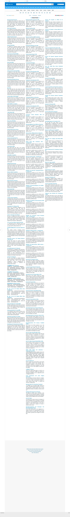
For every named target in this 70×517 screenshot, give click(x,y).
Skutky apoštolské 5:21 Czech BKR (13, 310)
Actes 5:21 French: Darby (30, 281)
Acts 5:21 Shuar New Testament (51, 111)
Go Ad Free (2, 512)
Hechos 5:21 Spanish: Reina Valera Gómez (53, 39)
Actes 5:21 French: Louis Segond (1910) (33, 290)
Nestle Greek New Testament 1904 (32, 19)
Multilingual (10, 15)
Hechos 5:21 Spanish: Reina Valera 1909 (52, 47)
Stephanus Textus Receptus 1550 (32, 80)
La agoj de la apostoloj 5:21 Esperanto (33, 266)
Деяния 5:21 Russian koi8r (50, 104)
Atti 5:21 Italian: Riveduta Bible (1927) (33, 332)
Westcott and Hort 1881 (30, 28)
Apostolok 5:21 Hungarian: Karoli (32, 259)
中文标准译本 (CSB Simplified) (12, 271)
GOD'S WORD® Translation (12, 103)
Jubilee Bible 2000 (10, 112)
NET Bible (9, 87)
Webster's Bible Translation (12, 172)
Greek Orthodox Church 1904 (31, 54)
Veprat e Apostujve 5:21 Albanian (13, 214)
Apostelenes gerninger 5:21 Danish (13, 316)
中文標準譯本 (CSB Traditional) (13, 265)
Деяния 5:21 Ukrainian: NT (50, 177)
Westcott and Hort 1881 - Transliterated (33, 156)
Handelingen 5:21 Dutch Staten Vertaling (15, 324)
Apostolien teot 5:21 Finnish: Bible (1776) (33, 274)
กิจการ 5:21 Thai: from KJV (50, 162)
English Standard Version (12, 36)
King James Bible (10, 62)
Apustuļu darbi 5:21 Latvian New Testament (34, 384)
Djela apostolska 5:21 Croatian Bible (14, 303)
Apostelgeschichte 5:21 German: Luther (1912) (35, 315)
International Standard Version (13, 79)
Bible (7, 15)
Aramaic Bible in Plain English (12, 96)
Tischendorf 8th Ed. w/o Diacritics (32, 97)
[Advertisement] (35, 434)
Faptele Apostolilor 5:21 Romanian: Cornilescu (53, 86)
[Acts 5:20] (1, 232)
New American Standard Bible (12, 53)
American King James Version (12, 129)
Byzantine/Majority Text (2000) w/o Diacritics (34, 124)
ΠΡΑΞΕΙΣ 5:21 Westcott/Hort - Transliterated (34, 230)
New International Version (12, 19)
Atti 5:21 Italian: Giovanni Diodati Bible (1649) (34, 341)
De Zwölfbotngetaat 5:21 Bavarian (13, 248)
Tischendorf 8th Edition (30, 62)
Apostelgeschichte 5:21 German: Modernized (34, 307)
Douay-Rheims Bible (11, 146)
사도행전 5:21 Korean (30, 369)
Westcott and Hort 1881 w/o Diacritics (33, 88)
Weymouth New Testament (12, 180)
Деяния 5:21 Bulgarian (11, 256)
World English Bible (10, 189)
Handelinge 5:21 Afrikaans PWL (13, 206)
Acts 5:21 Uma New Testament (51, 183)
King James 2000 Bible (11, 120)
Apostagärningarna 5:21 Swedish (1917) (52, 121)
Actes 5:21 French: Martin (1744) (32, 299)
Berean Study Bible (10, 45)
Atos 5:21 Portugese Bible (50, 78)
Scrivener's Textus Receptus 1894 (32, 71)
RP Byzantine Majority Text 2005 (32, 45)
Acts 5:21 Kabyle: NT (30, 360)
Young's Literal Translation (12, 197)
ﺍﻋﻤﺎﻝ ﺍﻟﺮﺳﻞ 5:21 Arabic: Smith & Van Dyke (15, 222)
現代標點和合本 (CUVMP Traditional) (14, 278)
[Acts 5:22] (68, 232)
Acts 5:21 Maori (29, 398)
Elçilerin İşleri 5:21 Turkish (50, 169)
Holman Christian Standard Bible (13, 70)
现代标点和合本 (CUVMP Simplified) (13, 283)
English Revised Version (11, 163)
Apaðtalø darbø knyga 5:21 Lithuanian (33, 391)
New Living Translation (11, 28)
